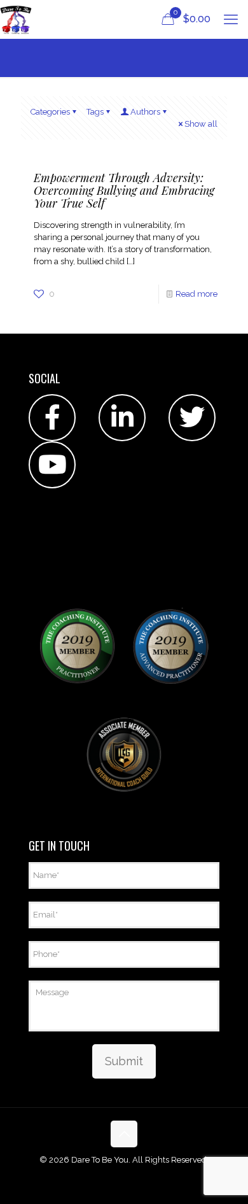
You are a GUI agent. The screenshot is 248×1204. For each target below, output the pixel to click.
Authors (145, 112)
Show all (200, 124)
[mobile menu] (231, 19)
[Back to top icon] (124, 1134)
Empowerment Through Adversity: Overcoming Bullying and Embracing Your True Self (124, 190)
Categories (50, 112)
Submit (124, 1061)
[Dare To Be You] (16, 19)
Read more (196, 294)
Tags (95, 112)
